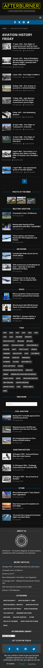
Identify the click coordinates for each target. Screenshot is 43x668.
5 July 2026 (17, 520)
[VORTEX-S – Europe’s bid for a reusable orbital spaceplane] (6, 318)
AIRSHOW (28, 337)
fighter (6, 349)
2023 (29, 333)
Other (21, 488)
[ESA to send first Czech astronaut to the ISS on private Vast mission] (6, 296)
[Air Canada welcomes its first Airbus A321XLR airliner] (6, 440)
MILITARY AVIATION (19, 617)
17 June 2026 (18, 271)
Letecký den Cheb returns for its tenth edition (25, 254)
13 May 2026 (18, 321)
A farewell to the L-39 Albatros (25, 213)
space (18, 378)
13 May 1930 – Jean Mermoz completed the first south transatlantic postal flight (23, 100)
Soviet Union (8, 378)
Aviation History (21, 449)
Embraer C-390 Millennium (11, 590)
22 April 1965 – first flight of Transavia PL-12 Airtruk (24, 126)
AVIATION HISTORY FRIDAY (12, 609)
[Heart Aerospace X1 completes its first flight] (6, 506)
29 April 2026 (18, 443)
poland (16, 362)
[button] (39, 17)
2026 (11, 337)
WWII (5, 391)
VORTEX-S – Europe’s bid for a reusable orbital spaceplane (24, 317)
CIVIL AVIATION (8, 613)
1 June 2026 (17, 283)
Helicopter (17, 353)
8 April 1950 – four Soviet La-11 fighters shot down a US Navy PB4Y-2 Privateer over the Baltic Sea (25, 154)
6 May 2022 (17, 117)
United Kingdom (22, 382)
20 (19, 181)
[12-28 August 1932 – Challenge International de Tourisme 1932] (6, 467)
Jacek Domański (29, 51)
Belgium (21, 341)
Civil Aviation (21, 411)
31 (4, 186)
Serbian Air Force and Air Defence (23, 374)
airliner (19, 337)
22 (30, 181)
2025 (4, 337)
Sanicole (29, 370)
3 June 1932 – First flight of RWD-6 (26, 75)
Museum (6, 358)
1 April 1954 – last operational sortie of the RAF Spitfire (24, 169)
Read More (32, 664)
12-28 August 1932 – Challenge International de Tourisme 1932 (25, 466)
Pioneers (6, 362)
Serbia (5, 374)
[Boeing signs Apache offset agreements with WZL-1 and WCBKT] (6, 227)
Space (21, 289)
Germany (6, 353)
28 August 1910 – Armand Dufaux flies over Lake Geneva (25, 455)
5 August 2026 (18, 420)
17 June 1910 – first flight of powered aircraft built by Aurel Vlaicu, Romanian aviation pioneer (26, 46)
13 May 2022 (18, 105)
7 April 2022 (7, 160)
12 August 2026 (18, 242)
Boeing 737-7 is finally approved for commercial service (26, 417)
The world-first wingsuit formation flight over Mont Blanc (26, 516)
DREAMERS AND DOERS (24, 613)
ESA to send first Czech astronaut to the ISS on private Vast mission (26, 295)
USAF (18, 387)
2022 (23, 333)
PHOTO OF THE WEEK (10, 621)
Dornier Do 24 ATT (8, 574)
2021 (17, 333)
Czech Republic (32, 345)
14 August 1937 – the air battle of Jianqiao (25, 478)
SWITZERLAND (8, 382)
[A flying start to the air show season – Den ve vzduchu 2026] (6, 280)
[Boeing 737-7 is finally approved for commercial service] (6, 418)
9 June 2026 (17, 310)
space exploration (30, 378)
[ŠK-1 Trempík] (21, 200)
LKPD (26, 353)
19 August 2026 (18, 508)
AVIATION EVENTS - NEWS (26, 600)
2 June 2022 (17, 77)
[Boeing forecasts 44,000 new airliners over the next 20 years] (6, 429)
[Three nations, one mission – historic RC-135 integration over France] (6, 238)
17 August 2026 (18, 229)
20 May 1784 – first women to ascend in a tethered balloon (24, 87)
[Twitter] (19, 22)
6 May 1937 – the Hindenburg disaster (24, 113)
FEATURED (6, 617)
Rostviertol (26, 362)
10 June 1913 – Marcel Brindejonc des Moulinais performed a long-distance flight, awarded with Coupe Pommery (26, 61)
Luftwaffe (35, 353)
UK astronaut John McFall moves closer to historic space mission (25, 306)
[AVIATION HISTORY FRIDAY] (6, 46)
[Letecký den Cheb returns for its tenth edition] (6, 256)
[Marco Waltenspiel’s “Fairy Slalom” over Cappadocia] (6, 495)
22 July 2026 (17, 432)
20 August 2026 (19, 470)
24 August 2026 (18, 497)
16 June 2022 (18, 51)
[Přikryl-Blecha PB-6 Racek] (11, 200)
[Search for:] (21, 404)
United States (8, 387)
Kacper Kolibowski (29, 77)
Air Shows (21, 249)
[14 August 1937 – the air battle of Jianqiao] (6, 479)
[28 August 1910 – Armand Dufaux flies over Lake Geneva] (6, 456)
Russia (20, 366)
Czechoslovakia (18, 345)
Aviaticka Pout (9, 341)
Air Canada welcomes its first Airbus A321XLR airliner (24, 439)
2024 (36, 333)
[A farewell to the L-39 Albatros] (6, 215)
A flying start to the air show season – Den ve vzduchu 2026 (24, 279)
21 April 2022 (18, 129)
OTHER (31, 617)
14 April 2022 (18, 144)
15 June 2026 (18, 298)
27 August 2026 (18, 216)
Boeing (5, 345)
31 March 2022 (18, 172)
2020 (11, 333)
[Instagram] (24, 22)
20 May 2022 (18, 90)
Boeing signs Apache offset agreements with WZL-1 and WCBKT (27, 225)
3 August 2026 (18, 258)
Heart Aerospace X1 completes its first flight (26, 505)
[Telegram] (28, 22)
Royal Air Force (9, 366)
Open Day (15, 358)
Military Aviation (21, 209)
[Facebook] (15, 22)
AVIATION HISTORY (32, 605)
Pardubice (26, 358)
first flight (23, 349)
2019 (4, 333)
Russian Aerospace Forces (13, 370)
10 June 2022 (7, 67)
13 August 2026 (18, 481)
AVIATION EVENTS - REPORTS (13, 605)
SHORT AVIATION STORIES (29, 621)
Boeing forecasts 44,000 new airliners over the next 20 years (25, 428)
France (34, 349)
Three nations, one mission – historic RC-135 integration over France (25, 238)
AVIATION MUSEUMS (31, 609)
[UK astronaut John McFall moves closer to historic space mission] (6, 307)
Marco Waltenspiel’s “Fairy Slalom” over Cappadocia (26, 493)
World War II (28, 387)
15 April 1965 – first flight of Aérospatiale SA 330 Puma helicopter (24, 139)
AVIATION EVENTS (9, 600)
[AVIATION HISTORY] (6, 170)
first (14, 349)
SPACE (5, 625)
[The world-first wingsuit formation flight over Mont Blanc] (6, 517)
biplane (29, 341)
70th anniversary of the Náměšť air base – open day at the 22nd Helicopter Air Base (26, 267)
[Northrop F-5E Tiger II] (31, 201)
